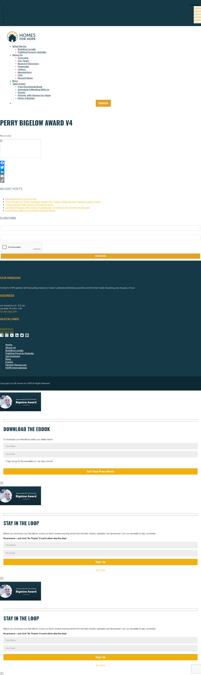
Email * (4, 233)
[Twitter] (100, 167)
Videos (22, 69)
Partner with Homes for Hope (34, 95)
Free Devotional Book (30, 86)
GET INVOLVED (7, 332)
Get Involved (12, 356)
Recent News (25, 78)
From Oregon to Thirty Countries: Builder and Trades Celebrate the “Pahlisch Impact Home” (53, 201)
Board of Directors (28, 63)
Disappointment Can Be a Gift (20, 199)
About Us (17, 55)
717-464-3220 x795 (8, 311)
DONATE (103, 103)
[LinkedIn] (100, 172)
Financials (23, 66)
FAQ (20, 75)
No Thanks (100, 570)
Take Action (18, 83)
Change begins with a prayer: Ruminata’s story (29, 204)
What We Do (19, 46)
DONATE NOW (6, 329)
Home (8, 344)
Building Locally (27, 49)
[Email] (100, 176)
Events (21, 92)
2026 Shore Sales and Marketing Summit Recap (30, 210)
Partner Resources (16, 364)
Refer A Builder (26, 98)
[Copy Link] (100, 180)
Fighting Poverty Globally (32, 52)
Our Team (23, 60)
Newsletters (25, 72)
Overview (23, 58)
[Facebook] (100, 163)
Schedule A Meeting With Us (33, 89)
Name (3, 224)
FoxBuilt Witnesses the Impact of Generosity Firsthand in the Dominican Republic (47, 207)
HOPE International (16, 367)
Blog (15, 81)
